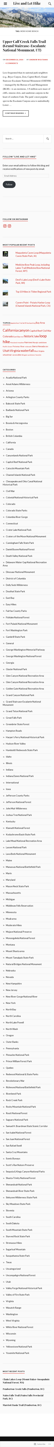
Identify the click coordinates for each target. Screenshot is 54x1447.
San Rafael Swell (14, 1145)
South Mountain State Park (19, 1229)
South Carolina (13, 1217)
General (10, 643)
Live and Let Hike (27, 3)
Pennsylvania (12, 1048)
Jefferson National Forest (18, 802)
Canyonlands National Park (19, 455)
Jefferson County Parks (17, 795)
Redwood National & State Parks (22, 1074)
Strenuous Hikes (14, 1242)
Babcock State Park (15, 403)
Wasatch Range (13, 1307)
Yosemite (38, 355)
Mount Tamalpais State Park (20, 957)
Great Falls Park (14, 717)
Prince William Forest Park (19, 1061)
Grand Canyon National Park (20, 695)
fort (22, 337)
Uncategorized (13, 1268)
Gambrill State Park (15, 636)
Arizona (10, 390)
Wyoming (10, 1340)
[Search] (47, 4)
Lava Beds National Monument (21, 853)
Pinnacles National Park (17, 1054)
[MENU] (5, 4)
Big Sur (9, 416)
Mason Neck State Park (17, 886)
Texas (9, 1262)
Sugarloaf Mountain (15, 1249)
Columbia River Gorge (17, 517)
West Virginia (39, 351)
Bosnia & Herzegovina (17, 423)
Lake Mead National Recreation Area (24, 840)
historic (29, 336)
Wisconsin (11, 1333)
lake (36, 336)
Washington (12, 1314)
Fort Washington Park (17, 630)
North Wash (12, 1029)
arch (25, 323)
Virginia (15, 350)
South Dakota (12, 1223)
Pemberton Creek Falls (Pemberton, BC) (23, 1388)
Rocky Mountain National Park (21, 1106)
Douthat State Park (15, 591)
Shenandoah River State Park (20, 1191)
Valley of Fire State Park (18, 1294)
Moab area (11, 918)
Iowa (8, 789)
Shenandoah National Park (19, 1184)
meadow (21, 343)
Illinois (9, 763)
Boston (9, 429)
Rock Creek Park (14, 1100)
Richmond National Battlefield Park (23, 1087)
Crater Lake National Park (18, 529)
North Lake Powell (15, 1022)
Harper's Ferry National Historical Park (25, 737)
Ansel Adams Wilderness (18, 384)
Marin (9, 873)
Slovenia (10, 1210)
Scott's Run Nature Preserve (20, 1165)
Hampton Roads (14, 730)
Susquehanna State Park (18, 1255)
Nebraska (10, 970)
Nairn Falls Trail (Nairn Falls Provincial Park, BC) (23, 1397)
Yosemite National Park (17, 1353)
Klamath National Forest (18, 828)
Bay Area (40, 322)
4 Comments (12, 63)
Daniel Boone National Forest (20, 549)
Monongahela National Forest (20, 938)
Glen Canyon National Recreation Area (25, 675)
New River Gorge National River (21, 996)
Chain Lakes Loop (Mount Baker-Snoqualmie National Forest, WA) (26, 1381)
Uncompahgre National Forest (21, 1275)
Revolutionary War (15, 1080)
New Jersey (11, 990)
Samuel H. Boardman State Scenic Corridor (27, 1126)
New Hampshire (14, 983)
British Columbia (14, 436)
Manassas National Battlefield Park (23, 867)
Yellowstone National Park (19, 1346)
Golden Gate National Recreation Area (25, 688)
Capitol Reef (36, 330)
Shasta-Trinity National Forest (21, 1178)
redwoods (28, 346)
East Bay (16, 336)
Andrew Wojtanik (38, 60)
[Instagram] (5, 226)
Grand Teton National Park (19, 711)
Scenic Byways (13, 1158)
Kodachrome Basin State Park (20, 834)
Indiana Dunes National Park (20, 776)
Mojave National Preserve (19, 931)
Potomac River (18, 346)
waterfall (27, 350)
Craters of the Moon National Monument (26, 536)
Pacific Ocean (7, 347)
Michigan (10, 899)
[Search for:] (27, 138)
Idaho (9, 756)
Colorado (8, 336)
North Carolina (13, 1016)
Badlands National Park (17, 410)
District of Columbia (16, 578)
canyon (23, 330)
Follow (9, 184)
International (12, 782)
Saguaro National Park (17, 1119)
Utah (6, 350)
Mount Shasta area (15, 951)
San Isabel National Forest (18, 1132)
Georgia (10, 662)
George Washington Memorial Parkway (25, 649)
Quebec (10, 1067)
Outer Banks (12, 1041)
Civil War (47, 330)
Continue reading (13, 114)
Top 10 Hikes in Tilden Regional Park (33, 291)
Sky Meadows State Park (18, 1204)
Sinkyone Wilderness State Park (21, 1197)
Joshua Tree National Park (19, 815)
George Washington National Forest (24, 656)
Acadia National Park (16, 377)
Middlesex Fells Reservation (19, 905)
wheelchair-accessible (12, 355)
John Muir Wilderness (16, 808)
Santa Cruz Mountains (17, 1152)
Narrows (28, 342)
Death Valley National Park (19, 556)
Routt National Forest (16, 1113)
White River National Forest (19, 1327)
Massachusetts (13, 892)
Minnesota (11, 912)
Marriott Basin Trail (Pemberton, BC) (22, 1405)
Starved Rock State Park (18, 1236)
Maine (9, 860)
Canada (10, 449)
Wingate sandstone (28, 355)
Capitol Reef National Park (19, 462)
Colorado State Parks (16, 510)
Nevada (10, 977)
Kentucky (10, 821)
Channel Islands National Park (20, 474)
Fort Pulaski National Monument (22, 623)
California (10, 330)
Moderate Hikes (14, 925)
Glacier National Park (16, 669)
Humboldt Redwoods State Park (22, 750)
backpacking (31, 323)
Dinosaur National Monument (20, 572)
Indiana (9, 769)
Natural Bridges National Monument (24, 964)
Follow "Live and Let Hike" (19, 156)
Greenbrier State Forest (17, 724)
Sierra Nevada (38, 346)
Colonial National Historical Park (22, 497)
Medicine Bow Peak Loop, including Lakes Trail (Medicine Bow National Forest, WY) (33, 267)
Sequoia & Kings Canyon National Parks (25, 1171)
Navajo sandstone (40, 342)
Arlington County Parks (17, 397)
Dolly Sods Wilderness (17, 585)
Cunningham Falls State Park (20, 542)
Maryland (13, 343)
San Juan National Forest (18, 1139)
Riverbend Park (13, 1093)
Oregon (10, 1035)
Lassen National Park (16, 847)
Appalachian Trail (16, 323)
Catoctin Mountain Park (17, 468)
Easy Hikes (11, 604)
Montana (10, 944)
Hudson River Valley (16, 743)
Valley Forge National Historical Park (24, 1288)
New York (11, 1003)
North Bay (11, 1009)
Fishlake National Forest (17, 617)
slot (46, 346)
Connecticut (12, 523)
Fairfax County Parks (16, 611)
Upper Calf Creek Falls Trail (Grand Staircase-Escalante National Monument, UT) (24, 45)
